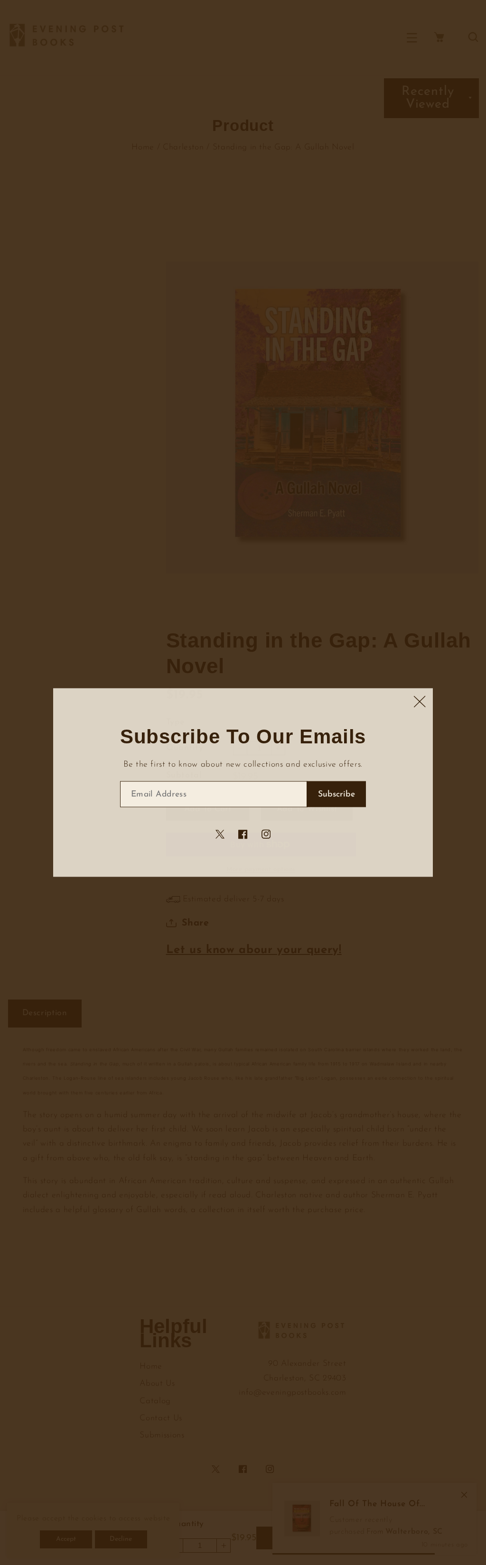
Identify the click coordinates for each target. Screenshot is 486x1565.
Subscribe (336, 794)
